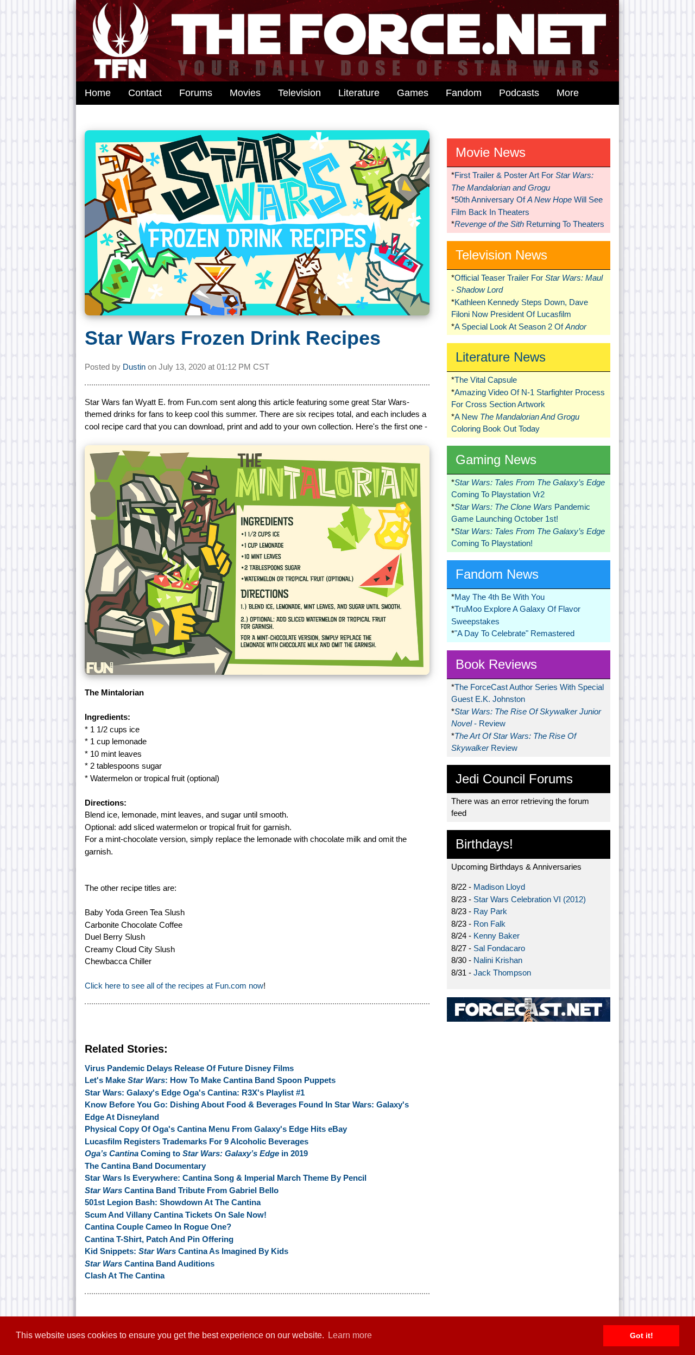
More (568, 92)
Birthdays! (484, 844)
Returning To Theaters (529, 224)
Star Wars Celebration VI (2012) (529, 899)
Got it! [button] (641, 1335)
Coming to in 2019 (196, 1153)
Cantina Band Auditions (149, 1263)
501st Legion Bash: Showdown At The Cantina (173, 1202)
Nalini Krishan (497, 960)
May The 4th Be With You (499, 596)
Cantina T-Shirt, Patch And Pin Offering (159, 1239)
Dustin (134, 366)
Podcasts (519, 92)
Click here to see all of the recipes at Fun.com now (174, 985)
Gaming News (496, 459)
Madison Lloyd (499, 886)
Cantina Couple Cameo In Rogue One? (158, 1226)
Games (412, 92)
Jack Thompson (502, 972)
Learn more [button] (350, 1335)
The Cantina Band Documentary (145, 1165)
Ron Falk (489, 923)
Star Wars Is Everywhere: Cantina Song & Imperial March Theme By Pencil (226, 1177)
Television (299, 92)
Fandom (464, 92)
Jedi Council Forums (514, 778)
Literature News (501, 357)
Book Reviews (496, 664)
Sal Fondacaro (499, 948)
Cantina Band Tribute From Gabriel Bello (182, 1190)
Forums (195, 92)
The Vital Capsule (485, 379)
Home (98, 92)
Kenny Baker (496, 935)
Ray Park (490, 911)
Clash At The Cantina (125, 1275)
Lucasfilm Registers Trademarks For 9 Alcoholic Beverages (196, 1141)
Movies (245, 92)
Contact (145, 92)
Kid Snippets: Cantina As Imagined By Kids (186, 1251)
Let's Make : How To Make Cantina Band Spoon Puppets (210, 1080)
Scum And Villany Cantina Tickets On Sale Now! (176, 1214)
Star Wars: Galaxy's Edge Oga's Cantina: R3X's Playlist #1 (195, 1092)
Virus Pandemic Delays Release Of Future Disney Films (189, 1068)
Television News (501, 255)
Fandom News (497, 574)
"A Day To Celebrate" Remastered (514, 633)
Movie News (491, 152)
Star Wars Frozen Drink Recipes (233, 338)
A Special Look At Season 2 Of (520, 326)
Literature (359, 92)
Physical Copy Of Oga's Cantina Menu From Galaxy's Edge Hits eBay (216, 1129)
